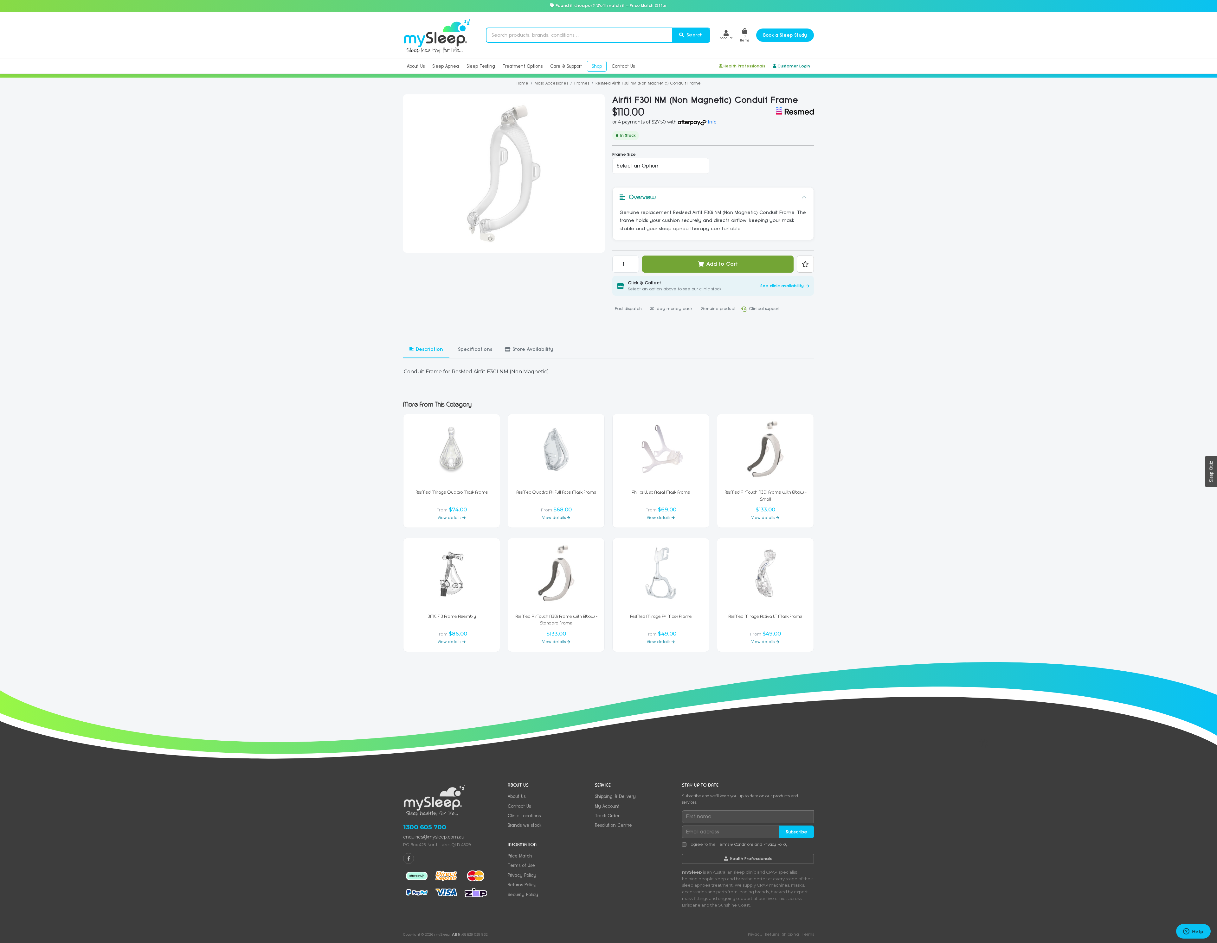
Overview (642, 197)
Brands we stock (524, 825)
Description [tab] (429, 349)
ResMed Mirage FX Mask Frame (661, 616)
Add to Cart (722, 264)
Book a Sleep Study (785, 35)
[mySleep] (437, 35)
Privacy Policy (522, 875)
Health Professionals (744, 66)
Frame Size (624, 154)
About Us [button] (416, 66)
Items (744, 38)
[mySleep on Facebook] (408, 858)
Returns (772, 934)
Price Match (520, 855)
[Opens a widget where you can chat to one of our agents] (1193, 932)
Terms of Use (521, 865)
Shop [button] (597, 66)
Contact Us (519, 806)
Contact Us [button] (623, 66)
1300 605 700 (424, 827)
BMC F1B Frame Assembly (452, 616)
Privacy (755, 934)
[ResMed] (795, 111)
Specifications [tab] (475, 349)
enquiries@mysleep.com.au (433, 837)
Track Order (607, 815)
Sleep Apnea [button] (445, 66)
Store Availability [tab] (532, 349)
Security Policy (523, 894)
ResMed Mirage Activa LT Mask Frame (765, 616)
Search (694, 34)
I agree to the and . (739, 844)
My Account (607, 806)
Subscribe (796, 831)
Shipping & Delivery (615, 796)
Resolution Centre (613, 825)
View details (450, 517)
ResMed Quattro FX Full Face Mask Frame (556, 492)
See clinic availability (782, 285)
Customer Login (793, 66)
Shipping (790, 934)
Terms (808, 934)
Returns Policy (522, 884)
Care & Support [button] (566, 66)
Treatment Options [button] (523, 66)
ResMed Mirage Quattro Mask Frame (451, 492)
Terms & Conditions (735, 844)
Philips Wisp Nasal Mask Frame (661, 492)
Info (712, 122)
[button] (726, 35)
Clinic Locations (524, 815)
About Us (516, 796)
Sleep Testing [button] (481, 66)
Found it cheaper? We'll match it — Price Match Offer (610, 5)
